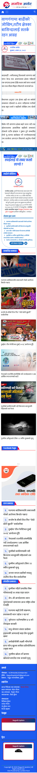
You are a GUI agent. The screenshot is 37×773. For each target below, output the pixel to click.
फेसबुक (21, 209)
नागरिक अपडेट (18, 186)
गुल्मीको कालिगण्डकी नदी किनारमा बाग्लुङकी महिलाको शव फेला (17, 227)
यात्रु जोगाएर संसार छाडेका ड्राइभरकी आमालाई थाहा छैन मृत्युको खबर (18, 632)
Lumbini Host (25, 770)
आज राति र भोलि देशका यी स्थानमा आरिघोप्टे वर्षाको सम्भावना (17, 232)
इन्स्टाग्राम (26, 209)
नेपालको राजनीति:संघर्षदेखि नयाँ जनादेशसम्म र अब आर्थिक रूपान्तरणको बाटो (18, 375)
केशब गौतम (24, 687)
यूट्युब (11, 212)
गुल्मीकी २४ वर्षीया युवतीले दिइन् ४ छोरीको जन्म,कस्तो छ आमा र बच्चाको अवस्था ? (16, 236)
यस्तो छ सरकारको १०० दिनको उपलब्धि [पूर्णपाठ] (19, 240)
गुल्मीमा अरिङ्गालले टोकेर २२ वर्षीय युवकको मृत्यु (17, 438)
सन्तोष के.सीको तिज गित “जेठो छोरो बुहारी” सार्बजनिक (16, 313)
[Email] (25, 243)
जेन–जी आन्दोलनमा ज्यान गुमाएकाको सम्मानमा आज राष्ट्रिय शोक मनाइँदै (19, 601)
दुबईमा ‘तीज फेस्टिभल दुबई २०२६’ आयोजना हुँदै (17, 344)
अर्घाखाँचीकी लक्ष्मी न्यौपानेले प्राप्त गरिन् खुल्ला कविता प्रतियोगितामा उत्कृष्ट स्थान (19, 645)
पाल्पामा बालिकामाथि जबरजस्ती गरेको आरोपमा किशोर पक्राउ (18, 222)
